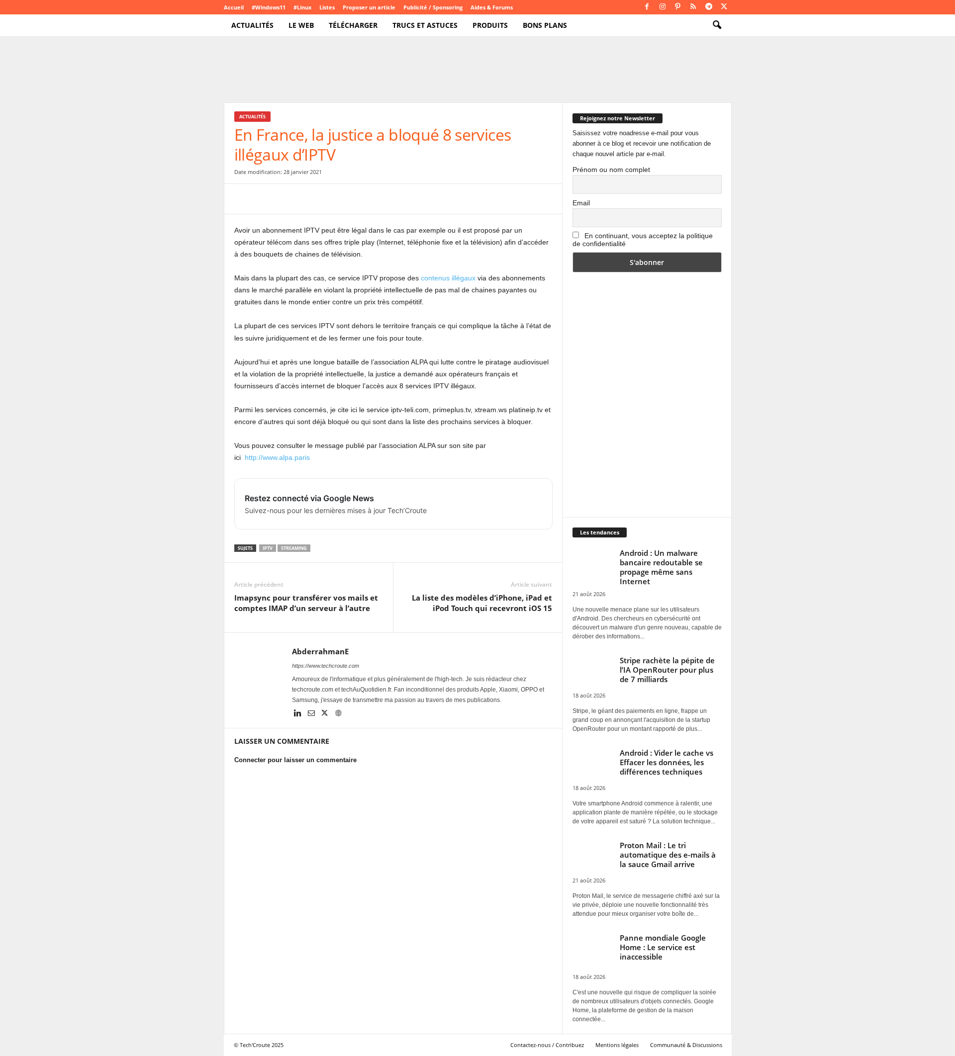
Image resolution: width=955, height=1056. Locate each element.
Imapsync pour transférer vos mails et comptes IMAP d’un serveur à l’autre (306, 603)
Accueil (234, 7)
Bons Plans (545, 25)
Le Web (301, 25)
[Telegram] (709, 7)
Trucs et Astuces (425, 25)
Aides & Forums (492, 7)
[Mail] (312, 713)
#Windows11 (269, 7)
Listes (327, 7)
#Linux (302, 7)
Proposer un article (369, 7)
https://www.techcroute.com (325, 666)
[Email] (336, 199)
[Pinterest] (678, 7)
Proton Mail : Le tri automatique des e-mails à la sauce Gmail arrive (668, 854)
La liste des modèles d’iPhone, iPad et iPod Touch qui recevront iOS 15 (482, 603)
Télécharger (353, 25)
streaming (294, 548)
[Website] (338, 713)
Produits (490, 25)
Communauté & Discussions (686, 1045)
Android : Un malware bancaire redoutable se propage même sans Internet (661, 567)
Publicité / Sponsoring (433, 7)
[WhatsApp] (313, 199)
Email (581, 203)
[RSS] (693, 7)
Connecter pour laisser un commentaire (295, 760)
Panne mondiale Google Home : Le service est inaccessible (663, 947)
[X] (724, 7)
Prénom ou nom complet (611, 170)
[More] (404, 199)
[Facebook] (647, 7)
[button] (717, 25)
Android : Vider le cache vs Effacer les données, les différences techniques (666, 762)
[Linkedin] (298, 713)
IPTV (268, 548)
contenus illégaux (448, 278)
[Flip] (381, 199)
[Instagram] (662, 7)
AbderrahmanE (320, 651)
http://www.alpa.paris (277, 457)
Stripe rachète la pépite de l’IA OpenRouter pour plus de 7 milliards (667, 669)
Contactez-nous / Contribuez (547, 1045)
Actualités (252, 25)
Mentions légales (617, 1045)
